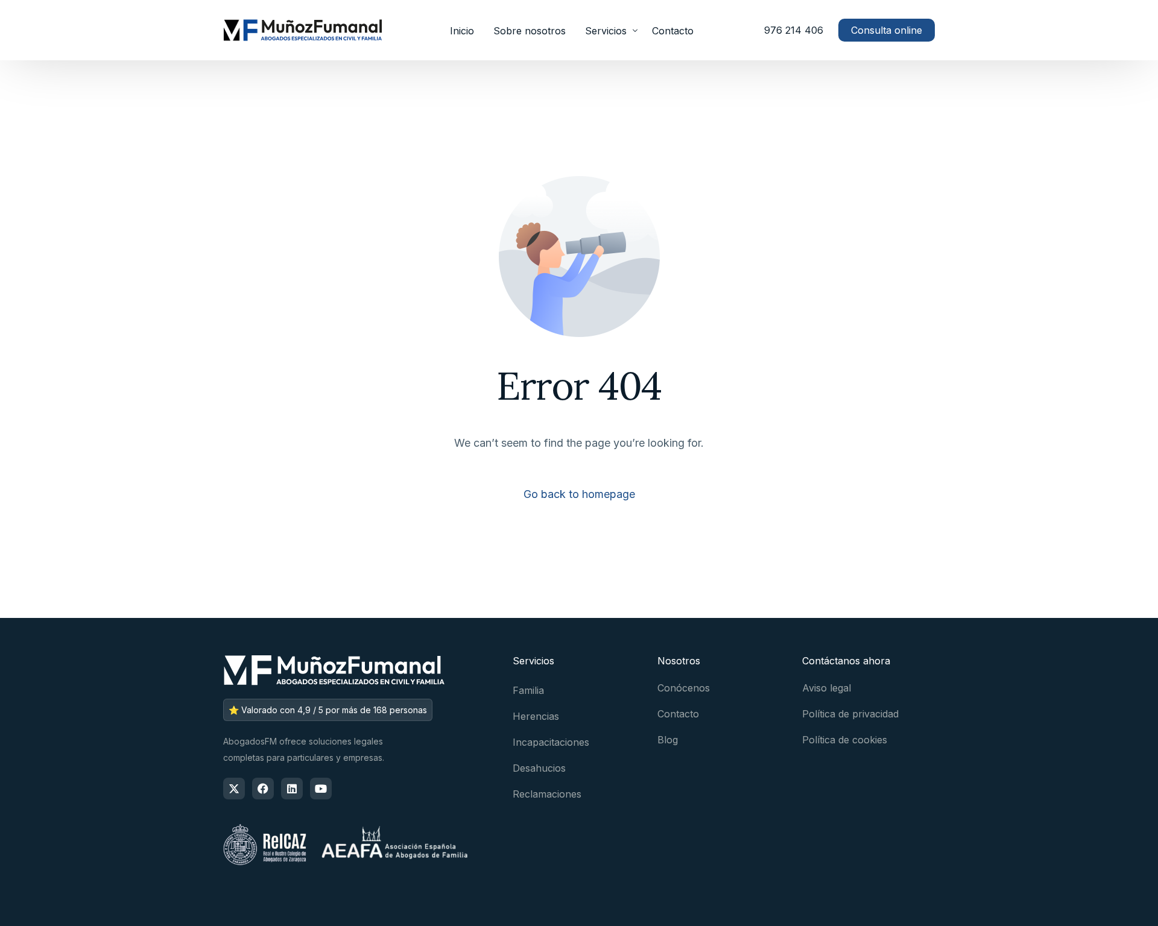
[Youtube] (321, 788)
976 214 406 (793, 30)
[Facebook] (263, 788)
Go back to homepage (579, 494)
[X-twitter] (234, 788)
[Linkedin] (292, 788)
